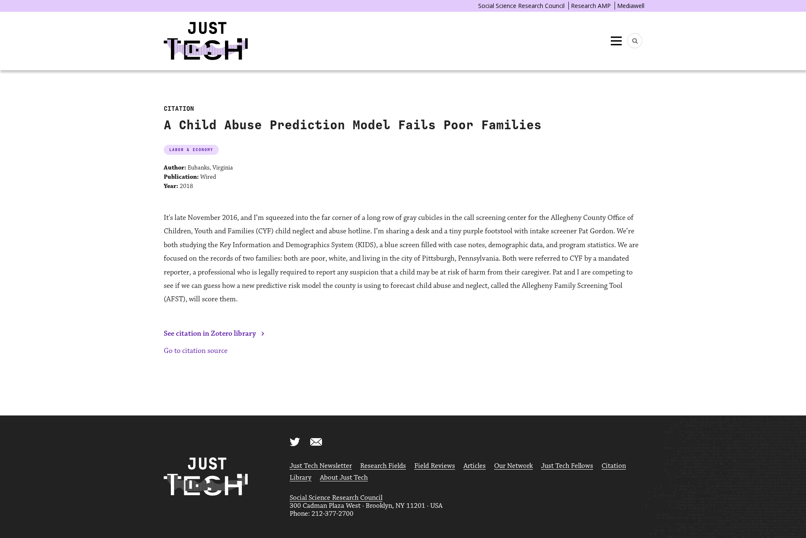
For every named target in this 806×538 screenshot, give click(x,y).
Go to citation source (196, 350)
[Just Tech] (206, 41)
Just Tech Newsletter (321, 466)
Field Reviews (434, 466)
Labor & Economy (191, 149)
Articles (474, 466)
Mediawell (630, 6)
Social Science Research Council (521, 6)
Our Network (513, 466)
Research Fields (383, 466)
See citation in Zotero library (210, 333)
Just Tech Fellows (567, 466)
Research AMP (591, 6)
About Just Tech (344, 477)
